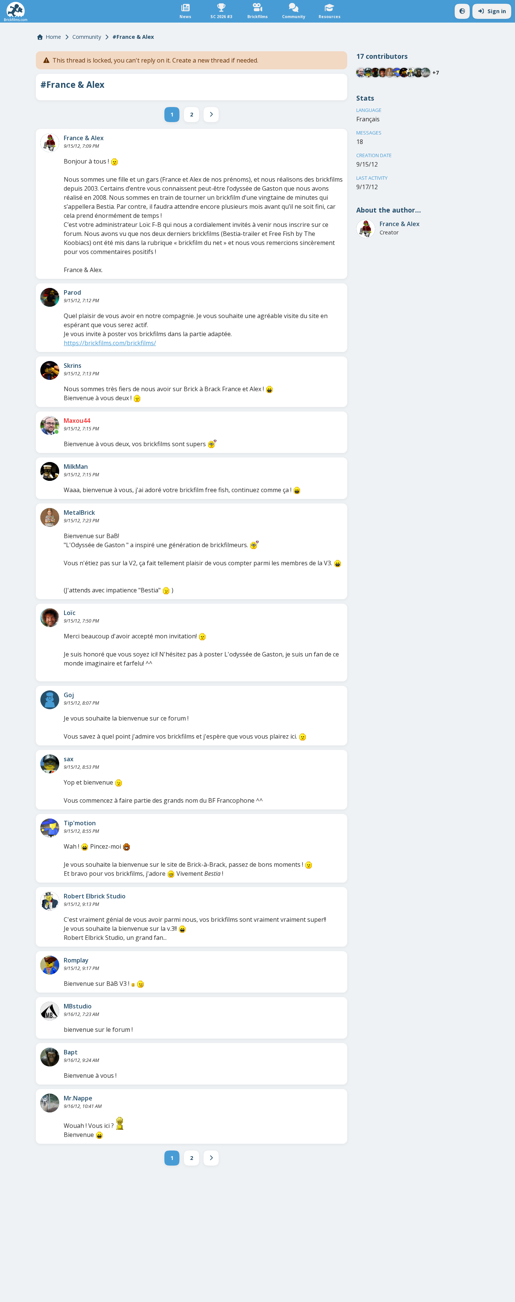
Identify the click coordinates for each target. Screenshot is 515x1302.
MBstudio (78, 1006)
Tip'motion (80, 823)
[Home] (15, 11)
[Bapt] (49, 1057)
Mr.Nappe (78, 1098)
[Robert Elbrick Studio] (49, 901)
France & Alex (84, 138)
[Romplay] (49, 965)
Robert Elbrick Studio (95, 896)
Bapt (71, 1052)
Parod (72, 292)
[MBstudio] (49, 1011)
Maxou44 (77, 420)
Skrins (72, 365)
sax (69, 759)
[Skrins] (49, 370)
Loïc (69, 613)
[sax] (49, 763)
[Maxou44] (49, 425)
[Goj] (49, 699)
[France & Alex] (49, 142)
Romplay (76, 960)
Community (86, 36)
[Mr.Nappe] (49, 1103)
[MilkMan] (49, 471)
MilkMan (76, 466)
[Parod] (49, 297)
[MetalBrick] (49, 517)
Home (53, 36)
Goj (69, 695)
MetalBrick (79, 512)
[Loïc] (49, 617)
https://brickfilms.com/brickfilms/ (110, 343)
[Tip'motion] (49, 828)
